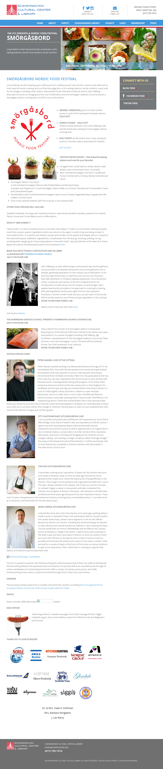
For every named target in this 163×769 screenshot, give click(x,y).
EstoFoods (29, 588)
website (21, 313)
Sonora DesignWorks (128, 761)
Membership (138, 23)
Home (40, 23)
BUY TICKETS (65, 147)
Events (65, 23)
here (62, 244)
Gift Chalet (64, 588)
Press (153, 23)
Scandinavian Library (87, 23)
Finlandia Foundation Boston (38, 254)
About (52, 23)
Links (123, 23)
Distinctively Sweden (45, 588)
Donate (109, 23)
